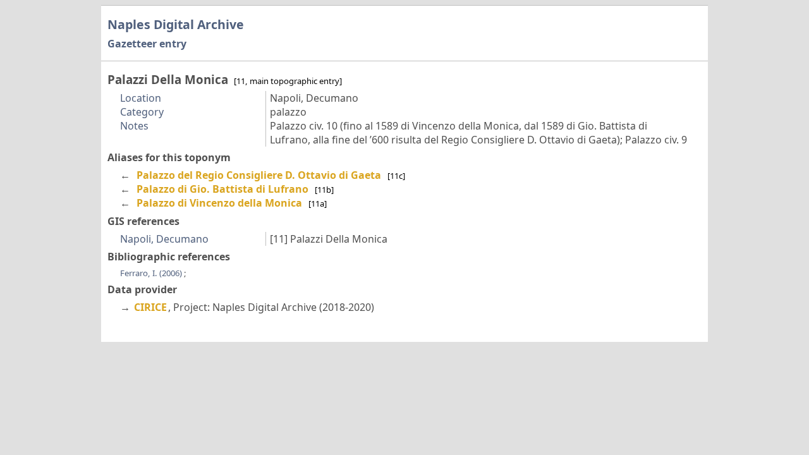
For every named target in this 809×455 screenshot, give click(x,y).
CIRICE (150, 307)
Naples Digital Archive (175, 24)
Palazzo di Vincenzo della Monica (219, 203)
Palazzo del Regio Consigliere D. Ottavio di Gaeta (259, 175)
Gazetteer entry (146, 44)
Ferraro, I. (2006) (152, 273)
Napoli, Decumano (164, 239)
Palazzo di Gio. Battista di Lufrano (222, 189)
